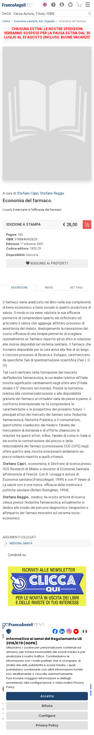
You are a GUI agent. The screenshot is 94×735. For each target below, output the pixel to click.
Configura (47, 715)
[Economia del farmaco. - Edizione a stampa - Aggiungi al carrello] (87, 224)
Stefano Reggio (52, 193)
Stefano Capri (27, 193)
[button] (43, 5)
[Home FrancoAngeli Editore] (17, 5)
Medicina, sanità (21, 543)
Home (6, 21)
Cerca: (6, 13)
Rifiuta (47, 706)
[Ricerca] (89, 14)
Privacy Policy (47, 725)
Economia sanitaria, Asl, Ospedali (34, 21)
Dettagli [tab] (76, 287)
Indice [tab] (49, 287)
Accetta (47, 696)
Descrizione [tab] (19, 287)
